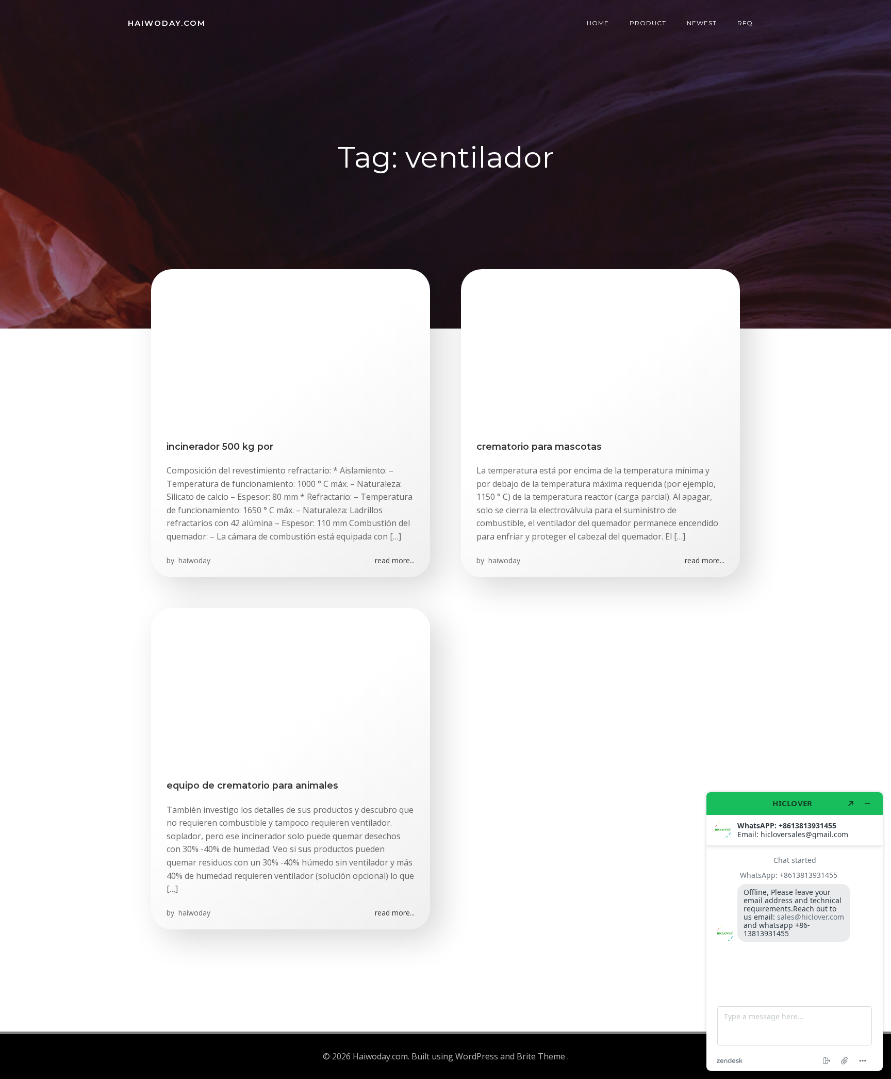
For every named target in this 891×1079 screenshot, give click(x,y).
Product (648, 23)
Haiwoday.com (167, 23)
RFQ (745, 23)
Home (598, 23)
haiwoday (193, 560)
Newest (702, 23)
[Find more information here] (794, 931)
